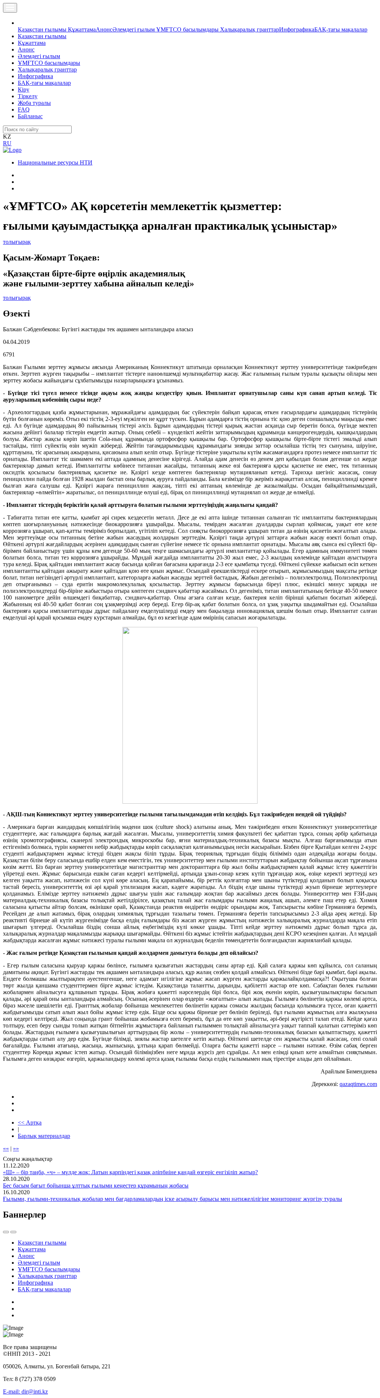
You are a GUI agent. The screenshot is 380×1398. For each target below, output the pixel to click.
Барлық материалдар (44, 1136)
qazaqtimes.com (358, 1084)
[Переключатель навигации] (10, 8)
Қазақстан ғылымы (43, 29)
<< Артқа (30, 1122)
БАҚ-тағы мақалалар (340, 29)
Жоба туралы (34, 103)
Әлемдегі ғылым (134, 29)
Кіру (23, 89)
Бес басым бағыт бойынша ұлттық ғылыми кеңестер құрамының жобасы (96, 1185)
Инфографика (296, 29)
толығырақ (17, 242)
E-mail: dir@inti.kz (25, 1391)
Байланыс (30, 116)
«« (6, 1148)
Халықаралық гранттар (249, 29)
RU (7, 143)
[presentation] (6, 1232)
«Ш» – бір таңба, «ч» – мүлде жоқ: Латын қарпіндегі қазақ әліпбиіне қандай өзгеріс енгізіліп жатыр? (130, 1172)
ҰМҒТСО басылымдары (188, 29)
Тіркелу (27, 96)
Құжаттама (82, 29)
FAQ (24, 109)
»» (16, 1148)
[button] (22, 23)
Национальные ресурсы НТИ (55, 162)
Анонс (104, 29)
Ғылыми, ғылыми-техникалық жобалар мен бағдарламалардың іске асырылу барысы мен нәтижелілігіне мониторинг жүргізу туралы (172, 1199)
